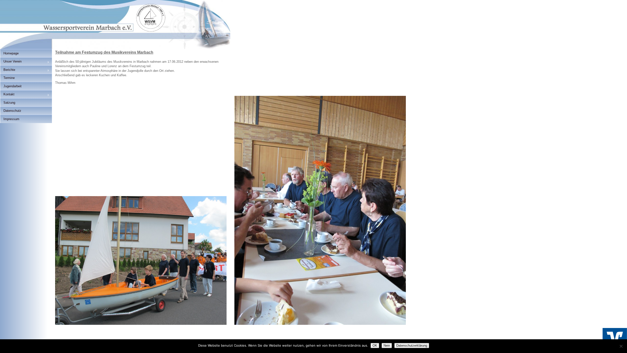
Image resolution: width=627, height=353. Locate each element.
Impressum (11, 119)
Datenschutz (12, 111)
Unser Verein (11, 62)
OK (375, 345)
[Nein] (620, 346)
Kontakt (7, 94)
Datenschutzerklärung (411, 345)
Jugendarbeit (12, 86)
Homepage (11, 53)
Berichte (7, 70)
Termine (9, 78)
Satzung (9, 102)
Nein (387, 345)
